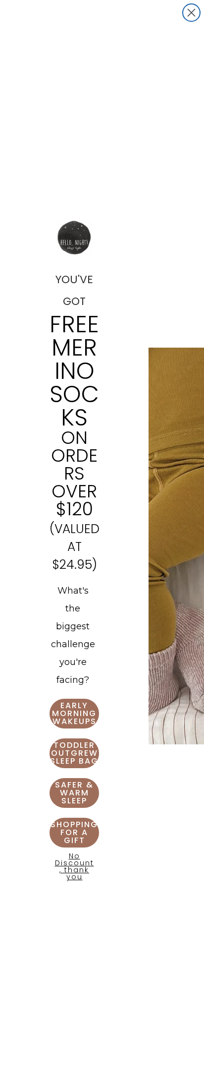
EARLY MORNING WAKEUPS (74, 713)
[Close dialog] (191, 12)
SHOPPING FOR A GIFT (74, 832)
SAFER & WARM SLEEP (74, 792)
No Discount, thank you (74, 864)
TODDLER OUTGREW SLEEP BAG (74, 753)
